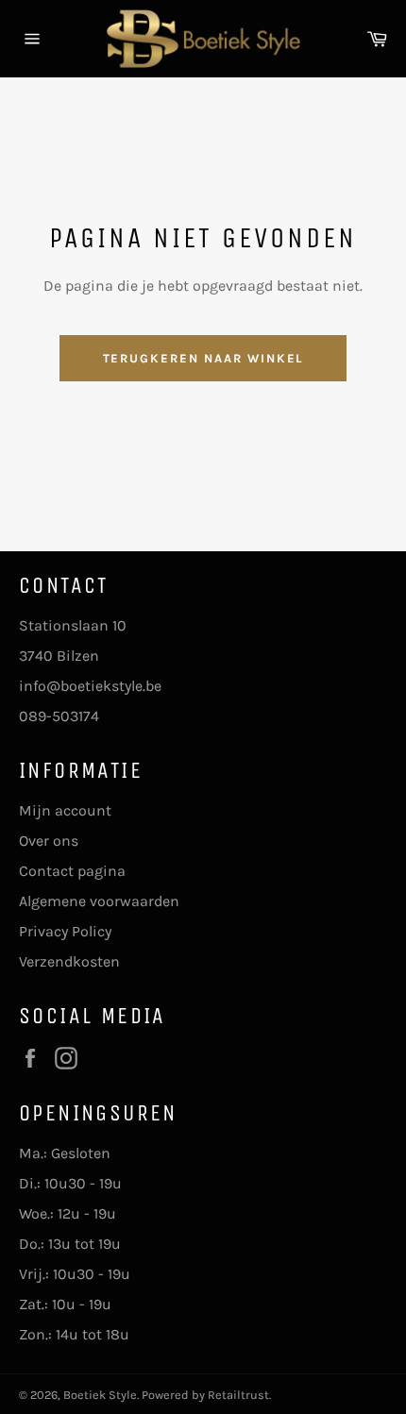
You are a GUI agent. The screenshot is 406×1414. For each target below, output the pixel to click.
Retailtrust (238, 1395)
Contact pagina (72, 871)
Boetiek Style (100, 1395)
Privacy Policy (65, 931)
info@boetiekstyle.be (90, 686)
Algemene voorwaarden (99, 901)
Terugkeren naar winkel (203, 358)
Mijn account (65, 810)
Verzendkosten (69, 961)
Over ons (48, 841)
